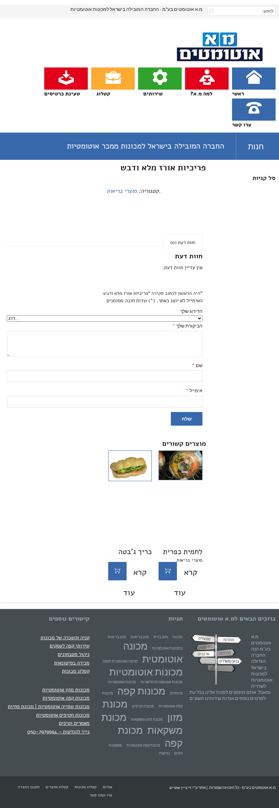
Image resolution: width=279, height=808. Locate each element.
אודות (107, 787)
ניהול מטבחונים (73, 654)
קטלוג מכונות (75, 670)
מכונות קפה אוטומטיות (66, 697)
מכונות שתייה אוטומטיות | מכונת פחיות (48, 706)
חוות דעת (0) (182, 242)
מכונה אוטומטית (153, 652)
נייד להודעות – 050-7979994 (58, 731)
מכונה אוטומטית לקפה (120, 661)
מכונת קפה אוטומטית (143, 745)
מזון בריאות (140, 637)
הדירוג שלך (191, 311)
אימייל (194, 390)
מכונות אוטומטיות (146, 672)
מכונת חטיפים (143, 706)
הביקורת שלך (187, 326)
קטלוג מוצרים (57, 787)
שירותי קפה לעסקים (69, 645)
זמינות (178, 637)
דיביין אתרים (180, 787)
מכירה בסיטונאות (71, 662)
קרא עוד (185, 573)
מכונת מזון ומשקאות (147, 719)
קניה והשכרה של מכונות (64, 637)
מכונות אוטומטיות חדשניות (162, 682)
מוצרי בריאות (121, 191)
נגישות (164, 753)
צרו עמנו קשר (100, 795)
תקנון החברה (28, 787)
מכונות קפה (141, 691)
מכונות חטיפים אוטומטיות (62, 714)
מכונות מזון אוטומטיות (65, 689)
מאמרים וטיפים (74, 723)
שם (197, 365)
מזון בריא (160, 637)
